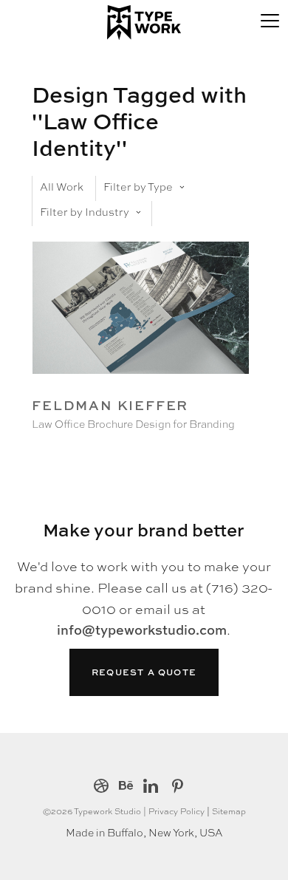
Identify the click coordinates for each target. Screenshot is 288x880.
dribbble (101, 787)
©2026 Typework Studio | (95, 810)
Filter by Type (138, 186)
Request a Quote (144, 672)
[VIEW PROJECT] (140, 384)
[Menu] (269, 18)
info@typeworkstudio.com (142, 630)
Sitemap (229, 810)
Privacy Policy (176, 810)
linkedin (150, 787)
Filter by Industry (84, 211)
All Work (61, 186)
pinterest (178, 787)
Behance (126, 787)
